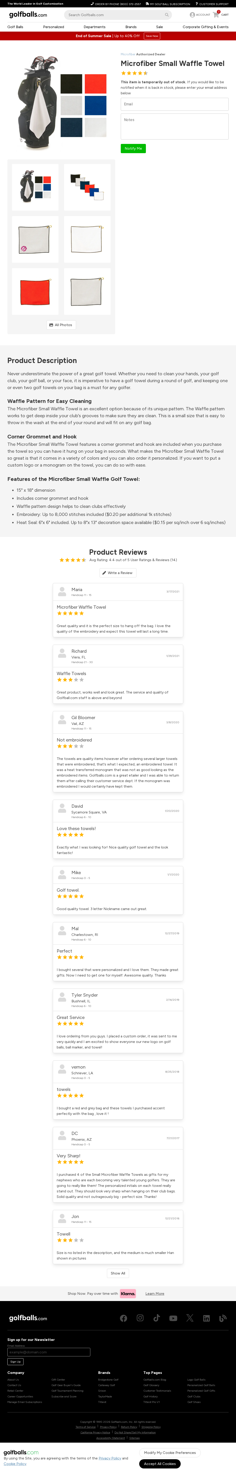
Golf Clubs (193, 1396)
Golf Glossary (151, 1385)
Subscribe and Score (64, 1396)
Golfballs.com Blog (154, 1379)
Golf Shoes (194, 1402)
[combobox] (118, 15)
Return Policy (129, 1427)
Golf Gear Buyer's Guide (66, 1385)
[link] (199, 14)
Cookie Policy (15, 1464)
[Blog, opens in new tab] (223, 1318)
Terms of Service (86, 1427)
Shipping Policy (151, 1427)
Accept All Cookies (160, 1464)
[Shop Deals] (118, 36)
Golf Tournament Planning (67, 1390)
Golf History (150, 1396)
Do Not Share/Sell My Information (135, 1432)
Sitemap (134, 1438)
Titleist (102, 1402)
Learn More (154, 1293)
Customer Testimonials (157, 1390)
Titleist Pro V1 (151, 1402)
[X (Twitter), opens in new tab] (189, 1318)
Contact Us (14, 1385)
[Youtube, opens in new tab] (173, 1318)
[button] (167, 15)
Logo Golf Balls (196, 1379)
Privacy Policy (110, 1458)
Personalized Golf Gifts (201, 1390)
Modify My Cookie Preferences (170, 1452)
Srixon (102, 1390)
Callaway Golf (106, 1385)
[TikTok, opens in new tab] (156, 1318)
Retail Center (15, 1390)
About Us (13, 1379)
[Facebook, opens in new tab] (123, 1318)
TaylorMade (105, 1396)
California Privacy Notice (95, 1432)
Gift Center (58, 1379)
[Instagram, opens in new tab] (140, 1318)
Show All (118, 1273)
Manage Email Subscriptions (24, 1402)
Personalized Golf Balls (201, 1385)
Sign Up (15, 1361)
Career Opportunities (20, 1396)
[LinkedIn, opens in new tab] (206, 1318)
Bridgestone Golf (108, 1379)
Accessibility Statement (110, 1438)
